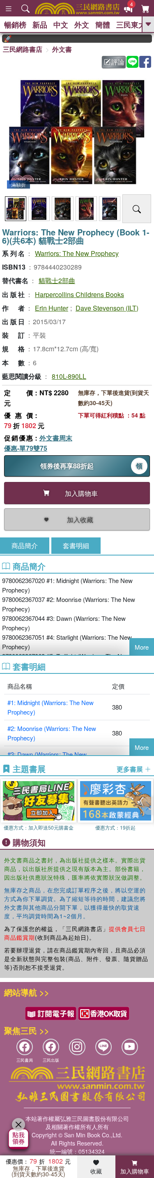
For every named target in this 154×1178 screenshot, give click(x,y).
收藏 (96, 1171)
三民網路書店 (22, 49)
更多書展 (131, 769)
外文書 (62, 49)
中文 (60, 24)
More (142, 647)
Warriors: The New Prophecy (77, 253)
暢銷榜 (15, 24)
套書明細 (76, 545)
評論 (117, 62)
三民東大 (131, 24)
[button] (148, 806)
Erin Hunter (51, 308)
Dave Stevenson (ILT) (107, 308)
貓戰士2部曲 (57, 280)
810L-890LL (69, 376)
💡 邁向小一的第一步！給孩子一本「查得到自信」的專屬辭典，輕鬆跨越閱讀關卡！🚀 (77, 39)
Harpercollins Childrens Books (79, 294)
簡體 (102, 24)
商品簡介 (24, 545)
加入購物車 (134, 1171)
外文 (81, 24)
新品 (39, 24)
